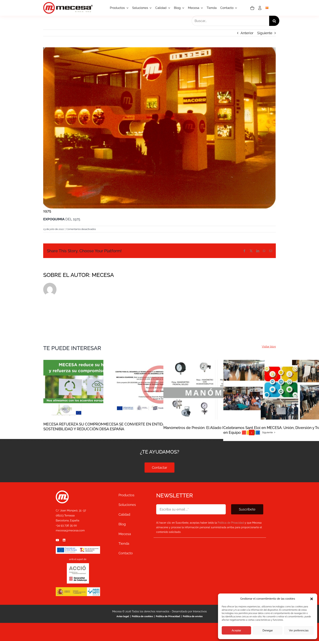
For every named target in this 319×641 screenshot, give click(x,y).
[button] (311, 599)
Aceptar (236, 630)
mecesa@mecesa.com (70, 530)
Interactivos (200, 611)
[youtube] (57, 540)
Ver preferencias (299, 630)
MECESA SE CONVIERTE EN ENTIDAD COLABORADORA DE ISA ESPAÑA (159, 382)
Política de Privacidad (168, 616)
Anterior (247, 33)
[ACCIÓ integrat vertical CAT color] (78, 567)
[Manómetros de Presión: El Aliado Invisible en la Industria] (219, 389)
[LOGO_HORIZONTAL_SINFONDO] (68, 4)
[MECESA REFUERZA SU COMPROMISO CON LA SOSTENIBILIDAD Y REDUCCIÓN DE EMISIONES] (99, 388)
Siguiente (264, 33)
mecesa (103, 275)
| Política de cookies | (142, 616)
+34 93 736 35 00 (66, 525)
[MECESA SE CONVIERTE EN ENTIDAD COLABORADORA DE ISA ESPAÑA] (159, 388)
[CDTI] (78, 589)
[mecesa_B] (62, 492)
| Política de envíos (191, 616)
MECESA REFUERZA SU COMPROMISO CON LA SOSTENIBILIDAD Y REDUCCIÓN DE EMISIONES (99, 382)
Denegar (268, 630)
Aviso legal (122, 616)
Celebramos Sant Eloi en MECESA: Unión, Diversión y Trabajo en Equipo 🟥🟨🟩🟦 (279, 383)
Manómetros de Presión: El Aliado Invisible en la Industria (219, 383)
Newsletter (174, 495)
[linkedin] (64, 540)
